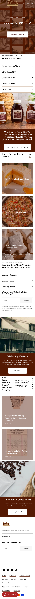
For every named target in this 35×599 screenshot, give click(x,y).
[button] (3, 3)
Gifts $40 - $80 (16, 83)
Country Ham (16, 281)
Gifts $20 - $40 (16, 78)
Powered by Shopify (24, 530)
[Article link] (17, 411)
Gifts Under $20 (16, 72)
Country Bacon (16, 286)
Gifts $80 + (16, 89)
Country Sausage (16, 275)
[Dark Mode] (24, 3)
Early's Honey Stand (12, 530)
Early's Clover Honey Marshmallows (14, 246)
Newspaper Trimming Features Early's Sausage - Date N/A (16, 417)
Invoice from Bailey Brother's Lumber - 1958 (17, 452)
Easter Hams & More (16, 66)
